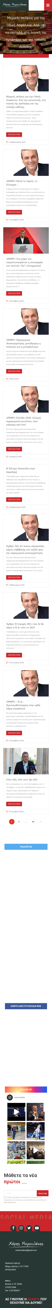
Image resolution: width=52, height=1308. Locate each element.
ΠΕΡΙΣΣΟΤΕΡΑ (14, 134)
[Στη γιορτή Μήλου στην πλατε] (16, 1150)
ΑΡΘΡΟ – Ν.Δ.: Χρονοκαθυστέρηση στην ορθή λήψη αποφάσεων (23, 705)
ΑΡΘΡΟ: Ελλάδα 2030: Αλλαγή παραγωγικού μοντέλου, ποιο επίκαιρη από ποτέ (23, 421)
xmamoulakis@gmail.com (26, 1250)
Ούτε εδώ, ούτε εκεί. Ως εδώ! (22, 779)
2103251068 (10, 1287)
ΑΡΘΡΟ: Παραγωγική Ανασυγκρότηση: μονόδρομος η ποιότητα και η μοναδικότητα (23, 343)
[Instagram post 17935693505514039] (16, 1112)
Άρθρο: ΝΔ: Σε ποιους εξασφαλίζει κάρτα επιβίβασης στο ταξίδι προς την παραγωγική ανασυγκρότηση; (25, 549)
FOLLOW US (26, 846)
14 (33, 822)
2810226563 (10, 1270)
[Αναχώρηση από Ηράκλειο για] (16, 1131)
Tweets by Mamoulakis (14, 854)
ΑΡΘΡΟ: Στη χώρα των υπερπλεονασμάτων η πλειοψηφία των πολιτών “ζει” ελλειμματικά (24, 262)
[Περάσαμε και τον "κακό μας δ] (36, 1131)
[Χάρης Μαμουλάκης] (14, 5)
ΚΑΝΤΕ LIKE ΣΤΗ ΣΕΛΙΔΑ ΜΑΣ (26, 1006)
